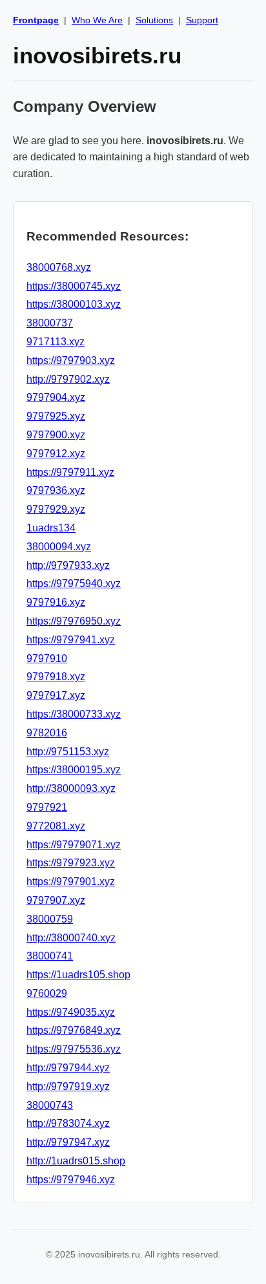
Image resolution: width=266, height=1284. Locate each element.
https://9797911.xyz (70, 472)
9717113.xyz (55, 341)
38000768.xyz (58, 267)
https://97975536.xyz (73, 1048)
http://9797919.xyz (68, 1086)
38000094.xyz (58, 546)
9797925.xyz (55, 416)
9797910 (46, 658)
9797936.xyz (55, 490)
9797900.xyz (55, 434)
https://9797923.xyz (70, 862)
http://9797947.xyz (68, 1142)
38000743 (49, 1105)
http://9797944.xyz (68, 1067)
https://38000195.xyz (73, 769)
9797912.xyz (55, 453)
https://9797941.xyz (70, 639)
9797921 (46, 807)
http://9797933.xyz (68, 565)
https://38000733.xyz (73, 714)
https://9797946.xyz (70, 1179)
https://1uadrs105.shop (78, 974)
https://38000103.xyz (73, 304)
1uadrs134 (51, 527)
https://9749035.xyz (70, 1012)
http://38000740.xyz (71, 937)
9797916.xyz (55, 602)
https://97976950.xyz (73, 620)
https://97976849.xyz (73, 1030)
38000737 (49, 322)
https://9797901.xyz (70, 881)
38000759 (49, 919)
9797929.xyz (55, 509)
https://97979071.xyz (73, 844)
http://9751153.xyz (67, 751)
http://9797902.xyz (68, 379)
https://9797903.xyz (70, 360)
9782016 (46, 732)
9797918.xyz (55, 676)
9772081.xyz (55, 825)
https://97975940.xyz (73, 583)
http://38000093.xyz (71, 788)
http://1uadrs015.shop (75, 1160)
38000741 (49, 955)
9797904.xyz (55, 397)
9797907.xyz (55, 900)
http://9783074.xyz (68, 1123)
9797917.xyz (55, 695)
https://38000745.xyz (73, 286)
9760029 (46, 993)
